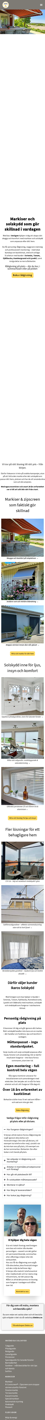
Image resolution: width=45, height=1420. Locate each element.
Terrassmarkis (11, 1393)
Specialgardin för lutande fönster (19, 1360)
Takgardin (9, 1345)
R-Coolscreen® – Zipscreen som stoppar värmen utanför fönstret (22, 1385)
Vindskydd (9, 1404)
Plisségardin (10, 1348)
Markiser (9, 1381)
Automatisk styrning (14, 1401)
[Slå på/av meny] (41, 5)
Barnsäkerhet (11, 1362)
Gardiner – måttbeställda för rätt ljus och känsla (21, 1367)
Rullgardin (9, 1351)
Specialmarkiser (12, 1398)
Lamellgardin (11, 1354)
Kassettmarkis (11, 1396)
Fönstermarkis (11, 1390)
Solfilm (8, 1371)
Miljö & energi (11, 1417)
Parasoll (8, 1407)
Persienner (10, 1357)
